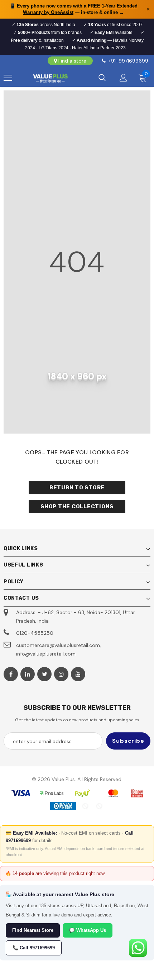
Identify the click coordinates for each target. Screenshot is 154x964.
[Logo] (50, 78)
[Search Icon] (102, 77)
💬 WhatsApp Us (87, 930)
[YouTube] (78, 674)
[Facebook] (11, 674)
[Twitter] (44, 674)
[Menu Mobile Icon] (8, 78)
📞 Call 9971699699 (34, 947)
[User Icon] (123, 77)
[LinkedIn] (27, 674)
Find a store (72, 61)
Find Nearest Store (32, 930)
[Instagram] (61, 674)
